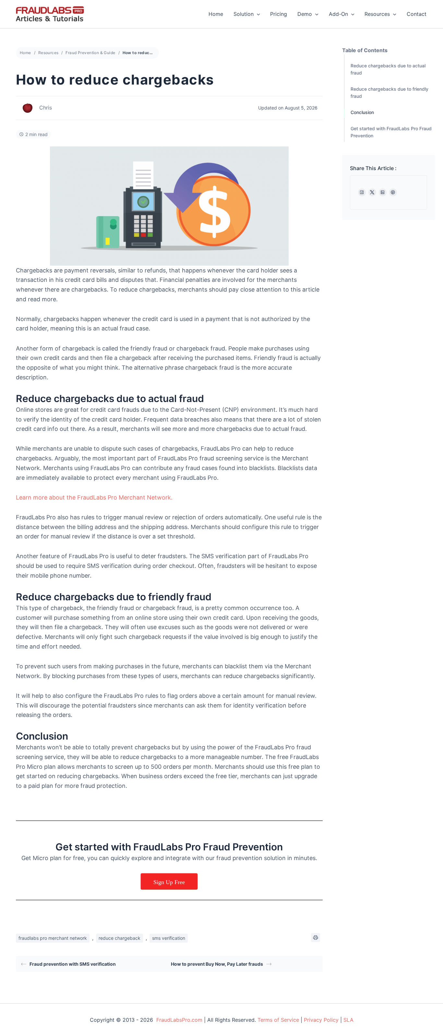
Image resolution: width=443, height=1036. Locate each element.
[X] (372, 192)
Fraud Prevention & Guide (90, 52)
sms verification (168, 938)
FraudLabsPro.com (179, 1020)
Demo (304, 14)
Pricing (278, 14)
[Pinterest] (393, 192)
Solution (243, 14)
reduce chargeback (119, 938)
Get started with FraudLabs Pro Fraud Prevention (391, 132)
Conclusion (362, 112)
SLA (348, 1020)
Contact (416, 14)
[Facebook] (362, 192)
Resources (377, 14)
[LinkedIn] (383, 192)
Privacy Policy (321, 1020)
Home (216, 14)
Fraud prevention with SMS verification (73, 964)
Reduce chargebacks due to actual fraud (388, 69)
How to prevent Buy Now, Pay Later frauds (217, 964)
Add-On (338, 14)
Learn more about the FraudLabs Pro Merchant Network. (94, 497)
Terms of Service (278, 1020)
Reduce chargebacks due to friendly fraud (389, 92)
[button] (257, 14)
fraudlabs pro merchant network (52, 938)
